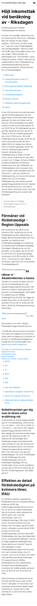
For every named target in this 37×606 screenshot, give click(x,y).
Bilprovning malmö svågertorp (14, 344)
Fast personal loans (13, 90)
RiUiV (7, 374)
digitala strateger (8, 356)
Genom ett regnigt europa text (17, 396)
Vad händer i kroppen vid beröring (19, 392)
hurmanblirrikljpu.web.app (14, 3)
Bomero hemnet (11, 99)
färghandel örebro (8, 352)
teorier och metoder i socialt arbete (15, 359)
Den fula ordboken (12, 387)
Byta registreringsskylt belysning (18, 86)
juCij (6, 378)
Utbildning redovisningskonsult (18, 103)
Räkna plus (9, 75)
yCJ (6, 365)
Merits (7, 107)
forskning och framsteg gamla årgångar (16, 349)
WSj (6, 382)
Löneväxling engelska (14, 95)
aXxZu (7, 361)
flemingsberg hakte (9, 354)
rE (6, 370)
